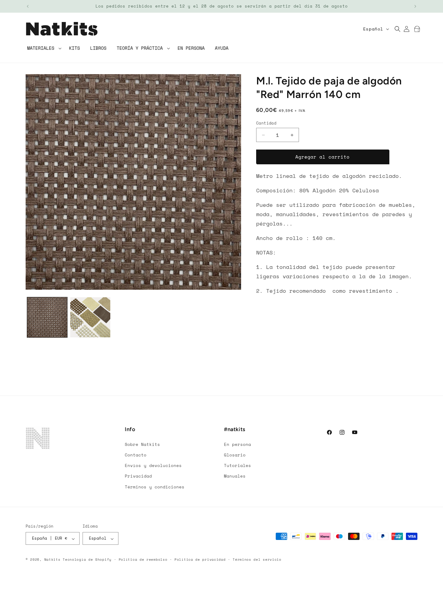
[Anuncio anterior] (27, 6)
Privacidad (138, 476)
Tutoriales (237, 465)
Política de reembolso (143, 559)
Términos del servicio (257, 559)
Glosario (235, 454)
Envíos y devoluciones (153, 465)
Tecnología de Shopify (87, 559)
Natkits (52, 559)
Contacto (135, 454)
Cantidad (266, 123)
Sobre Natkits (142, 444)
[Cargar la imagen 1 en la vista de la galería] (47, 317)
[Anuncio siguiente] (415, 6)
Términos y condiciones (154, 486)
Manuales (235, 476)
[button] (43, 48)
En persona (237, 444)
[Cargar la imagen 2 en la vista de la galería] (90, 317)
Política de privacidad (199, 559)
